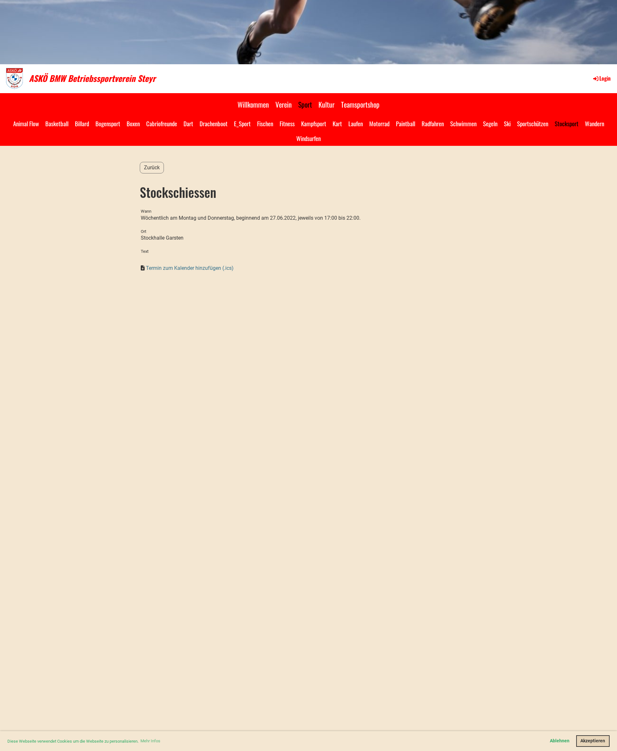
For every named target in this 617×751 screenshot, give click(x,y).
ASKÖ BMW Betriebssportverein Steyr (92, 78)
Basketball (56, 123)
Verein (283, 104)
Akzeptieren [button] (592, 741)
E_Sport (242, 123)
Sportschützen (532, 123)
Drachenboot (214, 123)
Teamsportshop (360, 104)
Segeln (490, 123)
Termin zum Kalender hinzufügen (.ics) (190, 268)
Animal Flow (26, 123)
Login (605, 78)
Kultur (326, 104)
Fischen (265, 123)
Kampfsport (313, 123)
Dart (188, 123)
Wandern (594, 123)
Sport (305, 104)
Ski (507, 123)
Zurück (152, 167)
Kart (337, 123)
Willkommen (253, 104)
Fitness (287, 123)
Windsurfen (308, 138)
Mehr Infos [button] (150, 740)
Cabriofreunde (161, 123)
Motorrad (379, 123)
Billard (82, 123)
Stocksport (566, 123)
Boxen (133, 123)
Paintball (405, 123)
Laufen (355, 123)
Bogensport (107, 123)
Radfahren (433, 123)
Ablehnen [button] (559, 741)
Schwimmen (463, 123)
